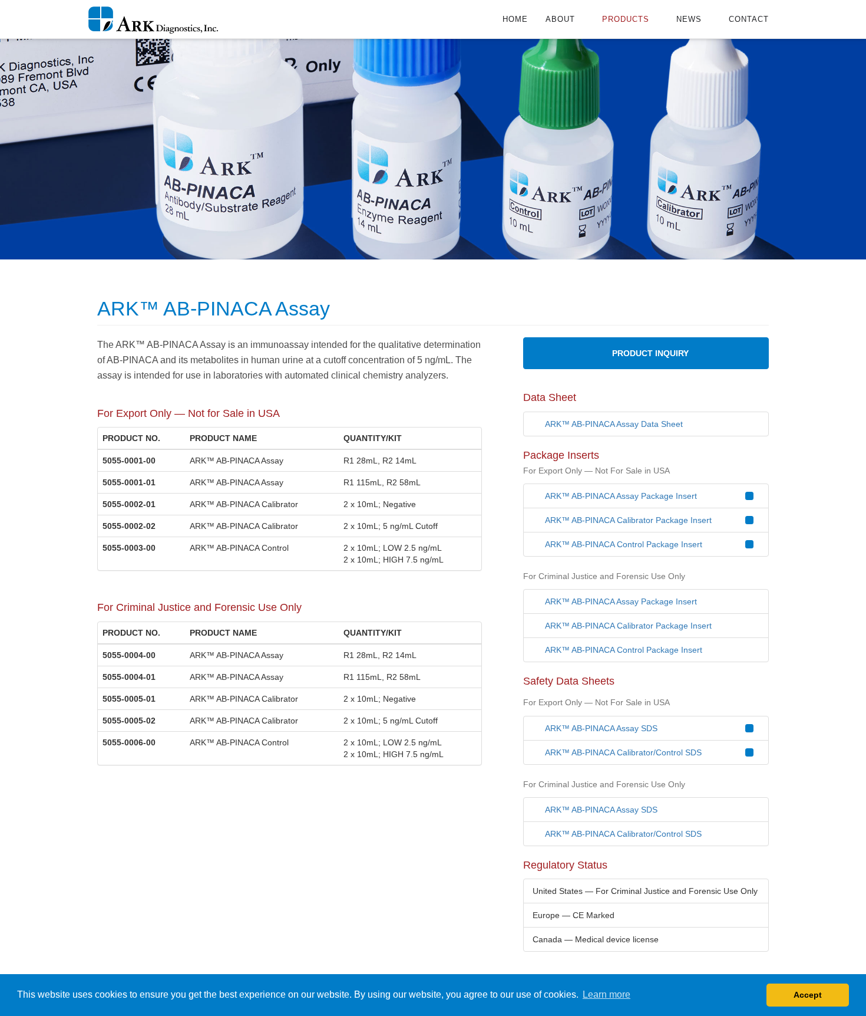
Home (515, 19)
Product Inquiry (649, 353)
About (562, 19)
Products (627, 19)
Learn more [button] (606, 994)
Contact (749, 19)
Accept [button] (808, 994)
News (690, 19)
